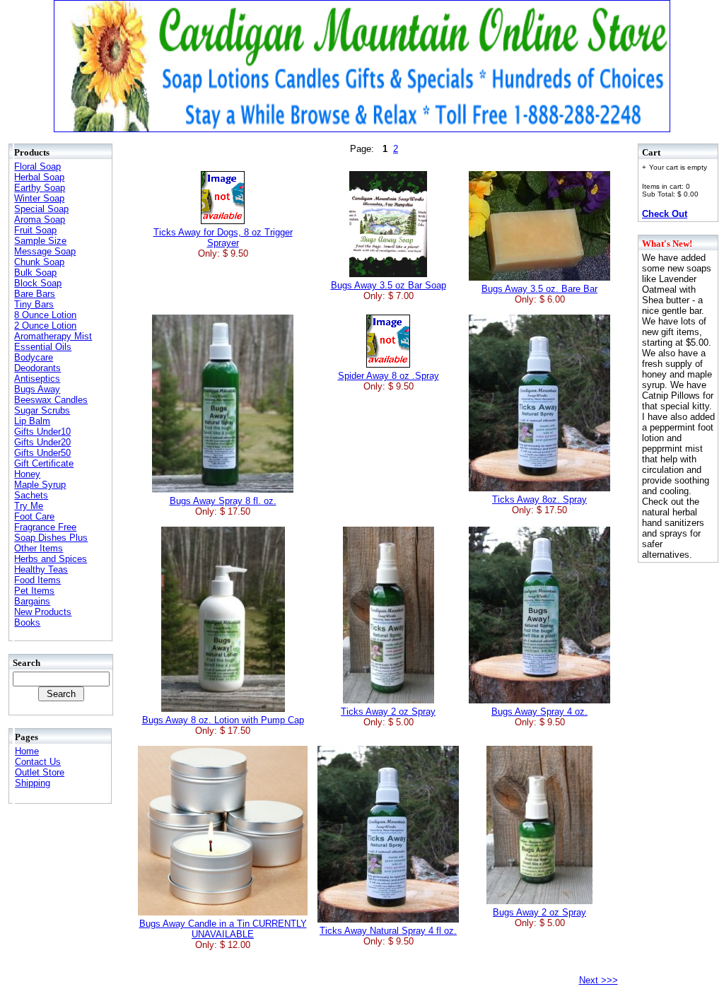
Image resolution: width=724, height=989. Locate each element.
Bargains (32, 601)
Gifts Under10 (42, 431)
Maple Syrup (40, 484)
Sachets (31, 495)
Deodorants (37, 368)
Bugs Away (37, 389)
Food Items (37, 580)
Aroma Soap (39, 219)
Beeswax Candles (51, 399)
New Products (42, 612)
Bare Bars (34, 293)
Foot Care (34, 516)
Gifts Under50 (42, 452)
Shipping (32, 783)
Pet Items (34, 590)
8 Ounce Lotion (45, 315)
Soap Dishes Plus (51, 537)
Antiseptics (37, 378)
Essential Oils (42, 346)
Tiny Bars (34, 304)
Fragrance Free (45, 527)
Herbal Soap (39, 177)
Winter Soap (39, 198)
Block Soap (38, 283)
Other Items (38, 548)
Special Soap (41, 209)
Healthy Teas (41, 569)
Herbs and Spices (50, 559)
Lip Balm (32, 421)
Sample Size (40, 240)
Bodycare (33, 357)
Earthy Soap (39, 187)
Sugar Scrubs (42, 410)
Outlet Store (39, 772)
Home (27, 751)
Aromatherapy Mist (53, 336)
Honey (27, 474)
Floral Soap (37, 166)
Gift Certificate (44, 463)
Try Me (28, 506)
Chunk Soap (39, 262)
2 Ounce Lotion (45, 325)
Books (27, 622)
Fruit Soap (35, 230)
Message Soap (45, 251)
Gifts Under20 (42, 442)
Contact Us (38, 761)
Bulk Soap (35, 272)
